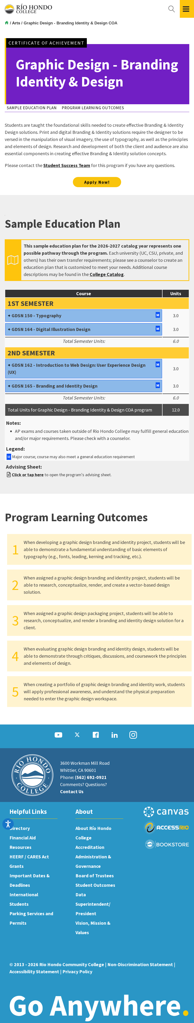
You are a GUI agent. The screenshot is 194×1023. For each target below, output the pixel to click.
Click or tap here (28, 474)
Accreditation (89, 847)
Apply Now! (97, 182)
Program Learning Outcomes (93, 107)
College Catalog (107, 274)
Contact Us (72, 791)
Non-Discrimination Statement (140, 964)
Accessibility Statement (34, 971)
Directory (19, 828)
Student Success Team (66, 165)
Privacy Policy (77, 971)
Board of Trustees (94, 875)
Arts (16, 23)
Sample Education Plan (32, 107)
